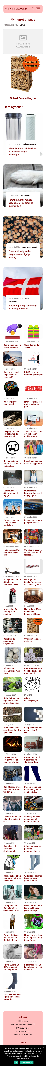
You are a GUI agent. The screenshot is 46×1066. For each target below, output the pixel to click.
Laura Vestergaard (29, 247)
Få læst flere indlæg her (23, 98)
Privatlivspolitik (26, 1062)
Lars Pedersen (26, 196)
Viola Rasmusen (29, 144)
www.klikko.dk (25, 1034)
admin (22, 25)
